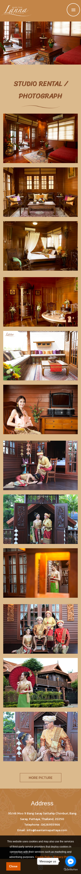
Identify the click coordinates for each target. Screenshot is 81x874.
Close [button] (13, 866)
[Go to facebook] (70, 861)
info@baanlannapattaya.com (47, 830)
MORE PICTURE (40, 777)
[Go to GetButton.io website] (71, 869)
